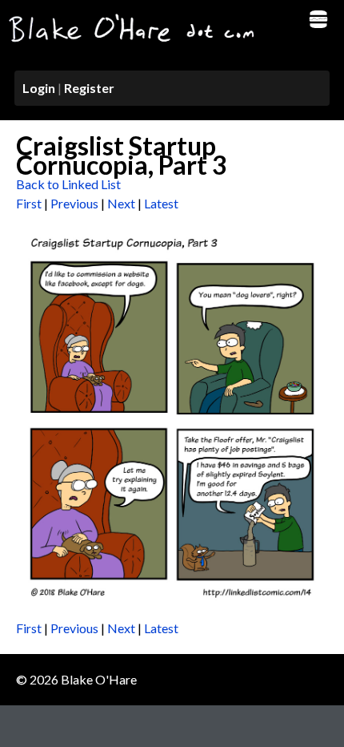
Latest (161, 203)
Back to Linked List (68, 184)
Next (121, 203)
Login (38, 87)
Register (89, 87)
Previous (74, 203)
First (29, 203)
